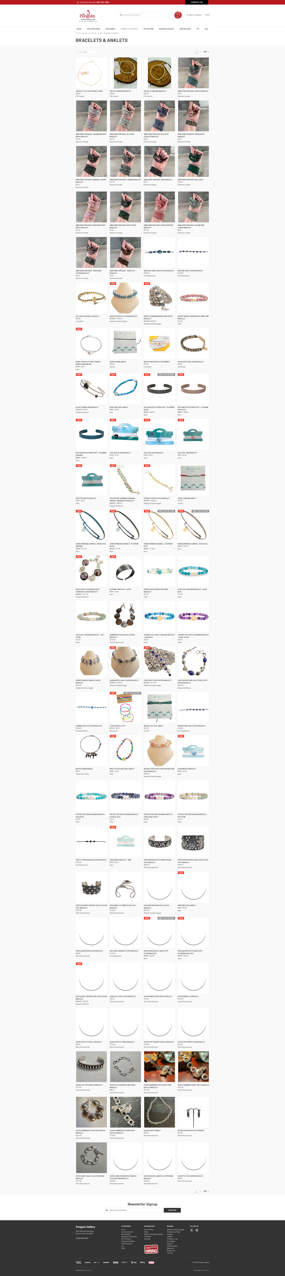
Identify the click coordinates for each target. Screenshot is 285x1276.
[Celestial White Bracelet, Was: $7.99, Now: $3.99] (91, 480)
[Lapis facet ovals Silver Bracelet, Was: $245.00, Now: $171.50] (159, 662)
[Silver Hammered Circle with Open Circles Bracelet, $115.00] (159, 1066)
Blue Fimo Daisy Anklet (119, 407)
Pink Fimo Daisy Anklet (187, 905)
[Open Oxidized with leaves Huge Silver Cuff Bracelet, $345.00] (193, 841)
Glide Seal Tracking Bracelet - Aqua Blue (192, 590)
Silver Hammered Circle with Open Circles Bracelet (157, 1086)
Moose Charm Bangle (84, 769)
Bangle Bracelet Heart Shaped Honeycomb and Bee (88, 363)
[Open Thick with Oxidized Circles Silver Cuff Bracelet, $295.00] (91, 887)
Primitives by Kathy (173, 1232)
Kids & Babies (110, 29)
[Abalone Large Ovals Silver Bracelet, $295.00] (159, 252)
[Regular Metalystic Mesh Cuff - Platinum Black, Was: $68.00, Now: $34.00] (159, 932)
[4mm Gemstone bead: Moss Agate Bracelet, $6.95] (125, 207)
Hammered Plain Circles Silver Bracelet (122, 636)
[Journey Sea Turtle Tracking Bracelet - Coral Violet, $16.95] (193, 616)
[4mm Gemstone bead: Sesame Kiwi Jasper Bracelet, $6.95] (193, 207)
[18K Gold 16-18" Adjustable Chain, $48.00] (91, 73)
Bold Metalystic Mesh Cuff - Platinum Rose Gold (193, 408)
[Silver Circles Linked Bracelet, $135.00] (125, 1023)
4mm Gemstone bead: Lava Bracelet (158, 180)
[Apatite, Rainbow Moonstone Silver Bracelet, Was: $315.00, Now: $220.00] (159, 298)
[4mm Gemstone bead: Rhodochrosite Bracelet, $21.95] (159, 207)
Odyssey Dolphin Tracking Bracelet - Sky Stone (193, 815)
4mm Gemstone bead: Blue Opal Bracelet (122, 135)
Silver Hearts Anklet (152, 1131)
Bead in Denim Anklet (118, 362)
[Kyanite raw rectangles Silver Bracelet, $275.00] (91, 662)
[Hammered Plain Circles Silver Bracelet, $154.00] (125, 616)
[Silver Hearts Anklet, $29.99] (159, 1112)
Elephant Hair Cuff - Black (120, 589)
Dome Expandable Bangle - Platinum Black (124, 545)
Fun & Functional (93, 29)
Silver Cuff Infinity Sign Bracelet (191, 1042)
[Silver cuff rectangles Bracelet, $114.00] (91, 1066)
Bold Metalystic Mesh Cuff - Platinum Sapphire (91, 454)
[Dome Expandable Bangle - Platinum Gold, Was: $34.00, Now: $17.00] (159, 525)
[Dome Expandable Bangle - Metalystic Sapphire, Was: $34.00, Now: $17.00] (91, 525)
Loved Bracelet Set (118, 726)
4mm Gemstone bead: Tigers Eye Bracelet (122, 272)
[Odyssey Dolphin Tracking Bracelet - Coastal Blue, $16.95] (125, 796)
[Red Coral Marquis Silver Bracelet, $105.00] (125, 932)
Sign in (191, 15)
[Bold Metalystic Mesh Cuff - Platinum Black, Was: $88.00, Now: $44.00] (159, 389)
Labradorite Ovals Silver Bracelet (124, 680)
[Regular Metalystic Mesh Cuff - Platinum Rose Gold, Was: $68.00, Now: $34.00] (193, 932)
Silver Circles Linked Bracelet (122, 1042)
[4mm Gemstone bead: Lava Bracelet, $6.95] (159, 161)
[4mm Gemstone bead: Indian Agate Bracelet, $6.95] (193, 115)
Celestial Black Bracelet (120, 453)
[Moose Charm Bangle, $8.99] (91, 750)
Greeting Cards (185, 29)
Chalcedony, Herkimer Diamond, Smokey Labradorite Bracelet (122, 499)
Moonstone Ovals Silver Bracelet (192, 726)
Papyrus (170, 1244)
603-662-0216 (83, 1238)
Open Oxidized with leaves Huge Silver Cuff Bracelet (193, 861)
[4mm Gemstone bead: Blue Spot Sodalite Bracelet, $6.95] (159, 115)
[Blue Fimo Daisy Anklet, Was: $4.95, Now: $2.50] (125, 389)
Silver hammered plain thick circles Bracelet (90, 1132)
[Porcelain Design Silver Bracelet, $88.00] (91, 932)
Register (198, 15)
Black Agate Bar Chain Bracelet (191, 362)
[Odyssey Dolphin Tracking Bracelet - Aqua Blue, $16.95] (91, 796)
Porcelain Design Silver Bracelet (89, 951)
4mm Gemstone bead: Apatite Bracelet (193, 91)
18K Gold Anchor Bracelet (120, 91)
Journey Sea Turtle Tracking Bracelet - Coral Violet (193, 636)
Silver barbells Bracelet (188, 996)
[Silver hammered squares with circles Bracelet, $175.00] (125, 1112)
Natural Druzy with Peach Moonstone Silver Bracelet (159, 770)
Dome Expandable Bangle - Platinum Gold (158, 545)
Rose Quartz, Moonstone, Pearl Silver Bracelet (91, 997)
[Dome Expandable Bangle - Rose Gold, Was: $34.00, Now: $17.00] (193, 525)
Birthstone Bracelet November (156, 362)
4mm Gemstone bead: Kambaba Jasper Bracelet (91, 181)
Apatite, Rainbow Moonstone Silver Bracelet (158, 317)
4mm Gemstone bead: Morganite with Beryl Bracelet (90, 226)
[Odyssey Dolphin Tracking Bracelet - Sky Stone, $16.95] (193, 796)
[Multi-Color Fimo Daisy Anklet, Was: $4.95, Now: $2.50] (125, 750)
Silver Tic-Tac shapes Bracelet (190, 1176)
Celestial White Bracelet (86, 498)
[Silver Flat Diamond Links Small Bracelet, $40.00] (125, 1066)
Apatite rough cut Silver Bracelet (123, 316)
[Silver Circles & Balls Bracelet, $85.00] (91, 1023)
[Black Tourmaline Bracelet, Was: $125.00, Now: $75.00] (91, 389)
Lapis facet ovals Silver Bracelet (157, 680)
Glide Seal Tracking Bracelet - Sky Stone (90, 636)
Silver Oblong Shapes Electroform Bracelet (158, 1177)
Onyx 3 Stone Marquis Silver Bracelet (91, 860)
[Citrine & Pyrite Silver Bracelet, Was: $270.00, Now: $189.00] (159, 480)
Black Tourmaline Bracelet (87, 407)
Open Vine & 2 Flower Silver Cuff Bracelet (123, 906)
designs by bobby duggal (175, 1229)
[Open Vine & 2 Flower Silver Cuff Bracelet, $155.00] (125, 887)
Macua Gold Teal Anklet (153, 726)
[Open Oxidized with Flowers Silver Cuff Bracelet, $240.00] (159, 841)
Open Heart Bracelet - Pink (120, 860)
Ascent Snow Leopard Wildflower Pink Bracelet (193, 317)
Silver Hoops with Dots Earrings (191, 1131)
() (208, 15)
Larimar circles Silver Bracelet (89, 726)
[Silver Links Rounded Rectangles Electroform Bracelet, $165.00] (125, 1157)
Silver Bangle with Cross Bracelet (158, 996)
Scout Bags (171, 1241)
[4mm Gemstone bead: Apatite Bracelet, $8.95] (193, 73)
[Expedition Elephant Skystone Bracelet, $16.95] (159, 571)
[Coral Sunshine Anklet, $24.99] (193, 480)
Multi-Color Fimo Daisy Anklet (122, 769)
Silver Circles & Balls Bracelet (89, 1042)
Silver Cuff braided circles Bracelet (159, 1042)
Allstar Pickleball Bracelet (87, 316)
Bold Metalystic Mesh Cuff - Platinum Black (159, 408)
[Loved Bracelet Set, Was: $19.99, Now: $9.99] (125, 707)
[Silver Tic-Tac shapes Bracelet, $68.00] (193, 1157)
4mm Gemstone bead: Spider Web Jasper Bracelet (88, 272)
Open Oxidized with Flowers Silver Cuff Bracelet (157, 861)
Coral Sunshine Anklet (187, 498)
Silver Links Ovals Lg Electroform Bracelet (90, 1177)
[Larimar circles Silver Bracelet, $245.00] (91, 707)
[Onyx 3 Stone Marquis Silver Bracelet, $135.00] (91, 841)
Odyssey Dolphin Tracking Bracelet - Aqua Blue (91, 815)
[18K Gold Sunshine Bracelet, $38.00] (159, 73)
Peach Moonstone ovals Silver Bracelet (156, 906)
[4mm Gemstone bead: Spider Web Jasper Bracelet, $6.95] (91, 252)
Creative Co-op (172, 1239)
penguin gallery (172, 1246)
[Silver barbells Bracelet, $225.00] (193, 978)
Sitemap (147, 1239)
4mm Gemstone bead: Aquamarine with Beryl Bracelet (91, 135)
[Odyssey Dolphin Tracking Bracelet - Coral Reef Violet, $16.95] (159, 796)
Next (206, 52)
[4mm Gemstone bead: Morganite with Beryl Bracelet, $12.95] (91, 207)
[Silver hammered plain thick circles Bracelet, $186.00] (91, 1112)
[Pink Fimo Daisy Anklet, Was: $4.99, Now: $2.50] (193, 887)
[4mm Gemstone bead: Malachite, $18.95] (193, 161)
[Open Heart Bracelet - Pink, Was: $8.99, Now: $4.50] (125, 841)
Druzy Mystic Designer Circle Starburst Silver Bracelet (88, 590)
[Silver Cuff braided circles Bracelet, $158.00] (159, 1023)
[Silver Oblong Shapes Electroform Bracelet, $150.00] (159, 1157)
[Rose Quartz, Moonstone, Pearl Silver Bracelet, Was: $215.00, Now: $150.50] (91, 978)
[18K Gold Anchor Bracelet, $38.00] (125, 73)
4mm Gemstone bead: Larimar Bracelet (125, 180)
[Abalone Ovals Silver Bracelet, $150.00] (193, 252)
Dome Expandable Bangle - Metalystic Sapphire (91, 545)
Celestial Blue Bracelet (154, 453)
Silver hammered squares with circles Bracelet (122, 1132)
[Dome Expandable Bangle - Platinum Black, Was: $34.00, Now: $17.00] (125, 525)
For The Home (149, 29)
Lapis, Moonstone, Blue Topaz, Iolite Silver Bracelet (192, 681)
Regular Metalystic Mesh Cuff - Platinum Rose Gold (190, 952)
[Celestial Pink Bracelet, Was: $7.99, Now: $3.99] (193, 434)
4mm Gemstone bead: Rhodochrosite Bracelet (158, 226)
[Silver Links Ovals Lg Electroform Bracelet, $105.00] (91, 1157)
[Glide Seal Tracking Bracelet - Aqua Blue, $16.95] (193, 571)
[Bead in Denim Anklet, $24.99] (125, 343)
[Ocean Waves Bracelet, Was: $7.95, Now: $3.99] (193, 750)
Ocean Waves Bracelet (187, 769)
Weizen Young (204, 1270)
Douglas (170, 1234)
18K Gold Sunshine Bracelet (155, 91)
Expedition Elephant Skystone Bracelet (156, 590)
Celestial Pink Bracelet (187, 453)
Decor (79, 29)
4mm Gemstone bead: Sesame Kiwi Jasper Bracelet (191, 226)
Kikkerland (170, 1248)
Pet (198, 29)
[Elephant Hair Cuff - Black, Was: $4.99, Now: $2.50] (125, 571)
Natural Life (171, 1251)
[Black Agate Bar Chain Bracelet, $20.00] (193, 343)
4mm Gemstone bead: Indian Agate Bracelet (191, 135)
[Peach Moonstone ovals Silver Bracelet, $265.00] (159, 887)
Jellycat (169, 1236)
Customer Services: (94, 2)
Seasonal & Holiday (166, 29)
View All (170, 1253)
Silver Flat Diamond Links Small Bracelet (123, 1086)
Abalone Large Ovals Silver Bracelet (159, 271)
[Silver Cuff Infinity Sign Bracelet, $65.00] (193, 1023)
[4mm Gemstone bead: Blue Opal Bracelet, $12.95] (125, 115)
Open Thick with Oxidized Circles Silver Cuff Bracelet (91, 906)
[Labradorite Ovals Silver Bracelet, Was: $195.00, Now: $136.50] (125, 662)
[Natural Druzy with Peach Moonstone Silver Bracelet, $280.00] (159, 750)
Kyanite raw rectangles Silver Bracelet (88, 681)
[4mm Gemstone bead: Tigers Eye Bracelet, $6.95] (125, 252)
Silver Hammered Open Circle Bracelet (193, 1085)
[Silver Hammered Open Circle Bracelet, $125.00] (193, 1066)
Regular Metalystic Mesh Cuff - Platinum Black (156, 952)
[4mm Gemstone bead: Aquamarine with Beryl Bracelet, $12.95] (91, 115)
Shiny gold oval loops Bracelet (123, 996)
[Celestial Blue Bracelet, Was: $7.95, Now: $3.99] (159, 434)
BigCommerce (87, 1270)
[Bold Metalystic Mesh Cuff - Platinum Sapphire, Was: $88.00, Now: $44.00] (91, 434)
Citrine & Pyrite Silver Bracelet (156, 498)
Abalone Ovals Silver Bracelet (190, 271)
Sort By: (79, 52)
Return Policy (148, 1229)
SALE (206, 29)
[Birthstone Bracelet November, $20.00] (159, 343)
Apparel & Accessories (129, 29)
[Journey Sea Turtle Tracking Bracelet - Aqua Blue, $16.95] (159, 616)
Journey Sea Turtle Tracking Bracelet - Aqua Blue (159, 636)
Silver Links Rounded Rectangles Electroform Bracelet (123, 1177)
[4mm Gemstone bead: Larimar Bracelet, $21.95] (125, 161)
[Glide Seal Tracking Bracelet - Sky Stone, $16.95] (91, 616)
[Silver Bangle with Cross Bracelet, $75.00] (159, 978)
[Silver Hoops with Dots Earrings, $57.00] (193, 1112)
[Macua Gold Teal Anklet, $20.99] (159, 707)
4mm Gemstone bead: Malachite (190, 180)
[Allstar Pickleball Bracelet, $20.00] (91, 298)
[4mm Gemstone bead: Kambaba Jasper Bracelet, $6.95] (91, 161)
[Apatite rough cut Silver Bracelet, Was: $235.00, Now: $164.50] (125, 298)
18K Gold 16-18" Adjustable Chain (89, 91)
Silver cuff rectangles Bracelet (89, 1085)
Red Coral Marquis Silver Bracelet (124, 951)
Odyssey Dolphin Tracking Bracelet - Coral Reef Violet (159, 815)
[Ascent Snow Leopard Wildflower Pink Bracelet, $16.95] (193, 298)
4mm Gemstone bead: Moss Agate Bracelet (123, 226)
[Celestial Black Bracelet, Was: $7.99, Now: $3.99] (125, 434)
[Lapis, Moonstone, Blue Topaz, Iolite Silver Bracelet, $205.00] (193, 662)
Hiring (146, 1232)
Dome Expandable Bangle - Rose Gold (192, 544)
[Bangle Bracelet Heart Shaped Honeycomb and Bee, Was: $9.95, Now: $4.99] (91, 343)
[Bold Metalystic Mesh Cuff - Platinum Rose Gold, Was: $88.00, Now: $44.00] (193, 389)
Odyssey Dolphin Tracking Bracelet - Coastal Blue (124, 815)
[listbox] (90, 52)
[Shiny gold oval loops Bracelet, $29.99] (125, 978)
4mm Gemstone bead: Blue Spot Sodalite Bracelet (156, 135)
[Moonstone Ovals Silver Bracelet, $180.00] (193, 707)
